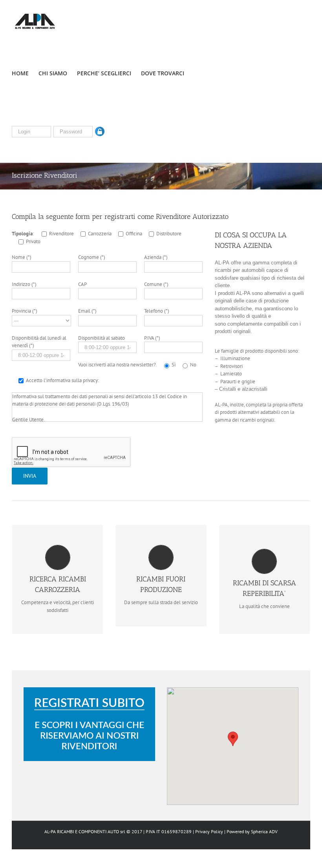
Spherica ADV (264, 831)
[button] (233, 738)
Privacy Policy (209, 831)
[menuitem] (25, 72)
